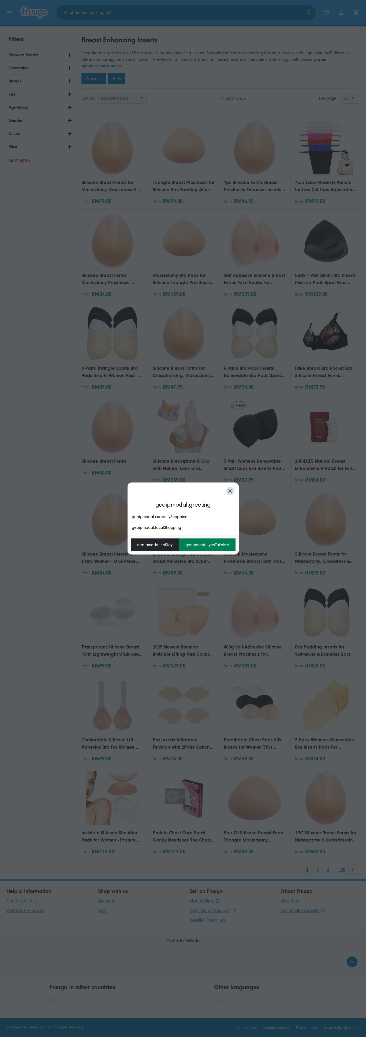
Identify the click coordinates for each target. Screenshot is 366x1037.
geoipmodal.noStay (155, 544)
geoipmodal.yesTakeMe (207, 544)
